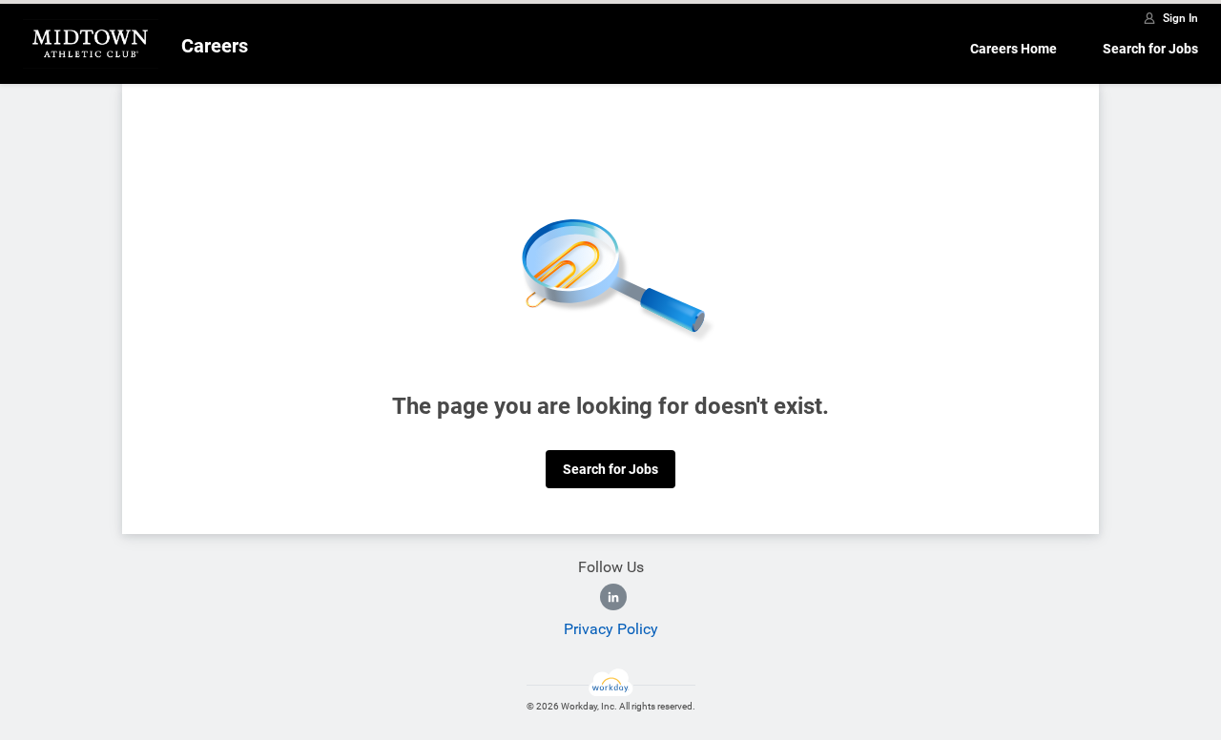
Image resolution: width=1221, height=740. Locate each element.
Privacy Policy (611, 629)
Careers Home (1013, 48)
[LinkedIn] (613, 597)
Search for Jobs (1150, 48)
